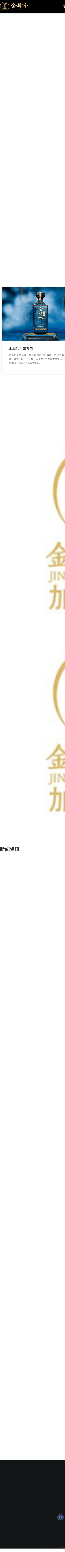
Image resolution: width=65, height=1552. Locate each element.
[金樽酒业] (14, 5)
